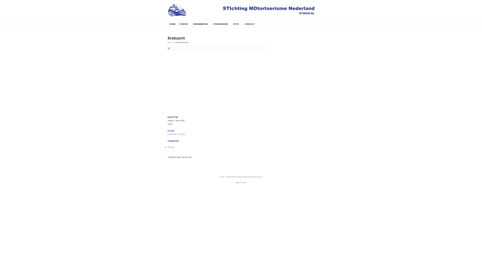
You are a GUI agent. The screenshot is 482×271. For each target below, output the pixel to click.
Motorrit (171, 147)
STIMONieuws (220, 24)
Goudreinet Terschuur (176, 134)
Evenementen (200, 24)
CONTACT (250, 24)
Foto (236, 24)
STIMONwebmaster (182, 42)
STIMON (183, 24)
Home (172, 24)
